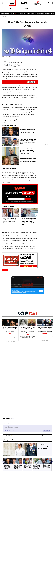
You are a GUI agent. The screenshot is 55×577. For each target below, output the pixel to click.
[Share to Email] (19, 64)
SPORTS (48, 8)
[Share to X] (10, 64)
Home (3, 16)
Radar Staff (6, 61)
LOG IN (50, 2)
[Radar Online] (24, 3)
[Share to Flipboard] (14, 64)
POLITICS (18, 8)
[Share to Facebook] (6, 64)
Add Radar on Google (19, 66)
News (6, 16)
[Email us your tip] (12, 5)
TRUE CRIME (26, 8)
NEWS (4, 8)
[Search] (3, 3)
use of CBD (9, 95)
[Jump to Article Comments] (2, 64)
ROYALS (33, 8)
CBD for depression (16, 238)
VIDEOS (41, 8)
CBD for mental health (12, 246)
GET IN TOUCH (28, 266)
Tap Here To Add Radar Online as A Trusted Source (15, 81)
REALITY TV (11, 8)
